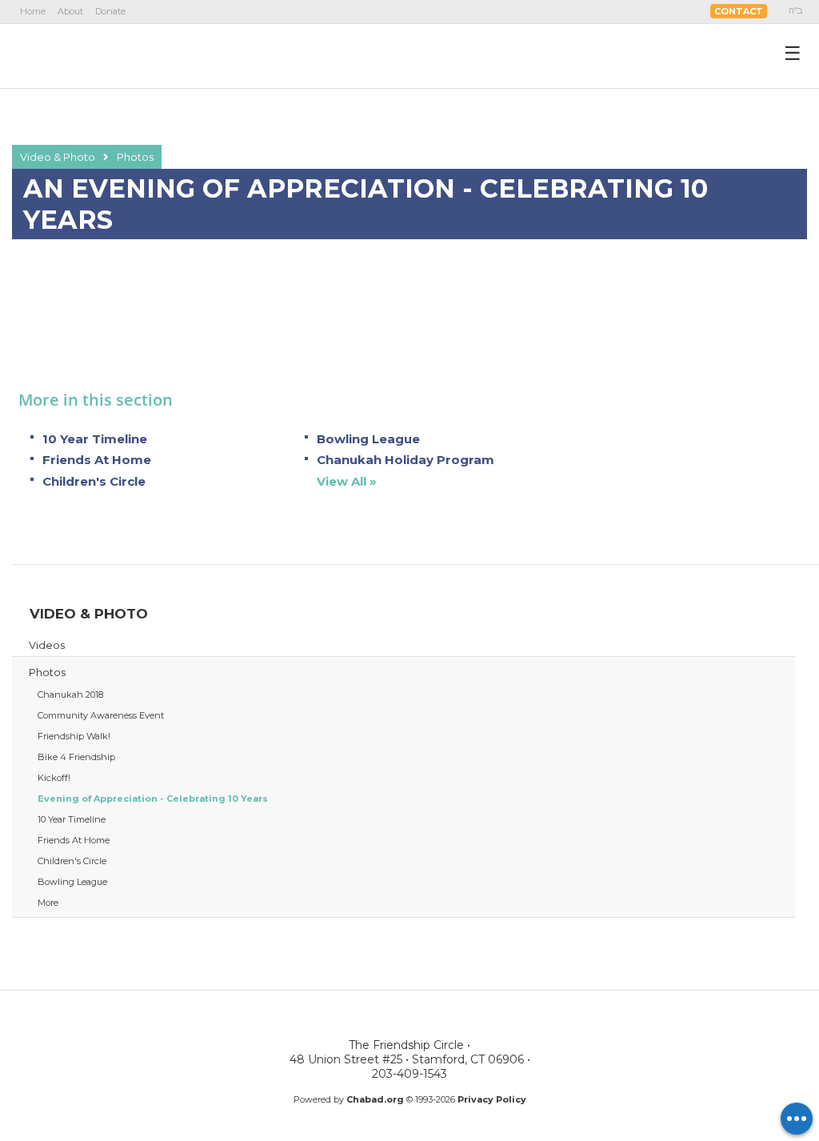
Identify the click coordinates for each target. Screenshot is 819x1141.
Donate (110, 11)
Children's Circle (94, 481)
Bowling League (368, 438)
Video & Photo (57, 156)
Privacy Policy (491, 1099)
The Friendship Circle (106, 55)
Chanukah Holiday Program (405, 459)
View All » (347, 481)
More (48, 902)
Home (33, 11)
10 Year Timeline (94, 438)
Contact (738, 11)
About (70, 11)
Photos (135, 156)
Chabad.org (375, 1099)
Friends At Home (96, 459)
